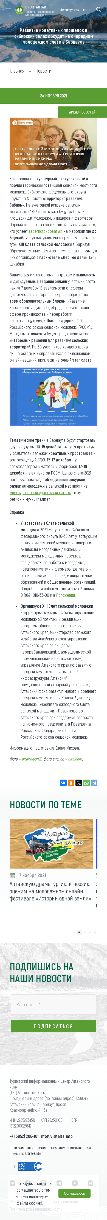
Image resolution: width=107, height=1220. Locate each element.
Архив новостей (82, 112)
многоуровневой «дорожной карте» (40, 492)
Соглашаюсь (74, 1193)
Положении (65, 595)
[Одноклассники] (71, 783)
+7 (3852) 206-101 (24, 1136)
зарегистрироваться (46, 231)
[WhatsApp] (86, 783)
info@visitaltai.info (56, 1136)
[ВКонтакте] (63, 783)
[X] (78, 783)
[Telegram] (94, 783)
